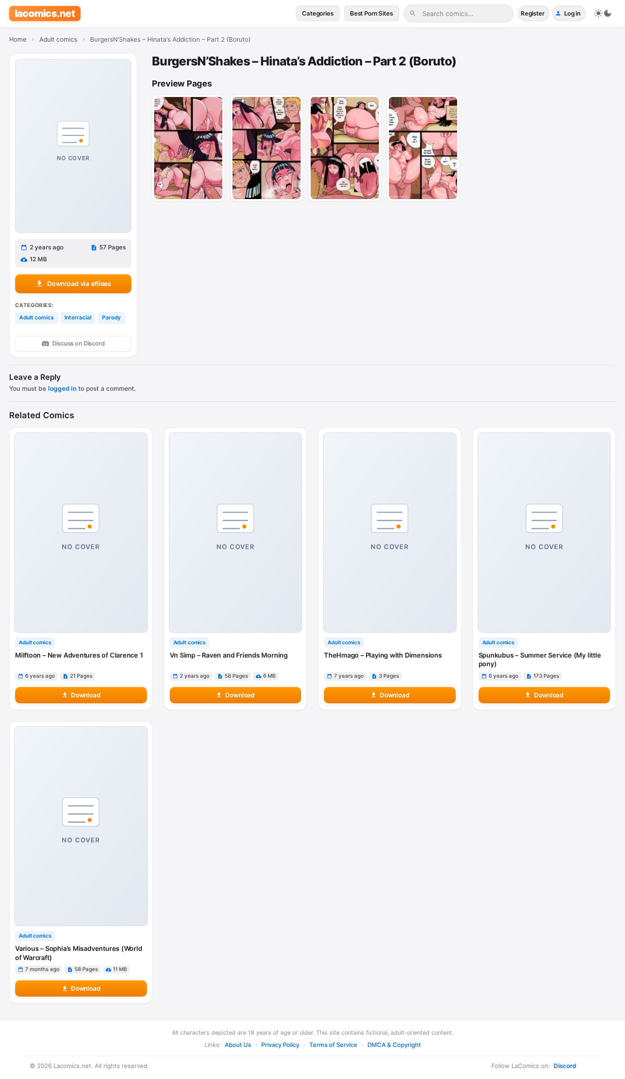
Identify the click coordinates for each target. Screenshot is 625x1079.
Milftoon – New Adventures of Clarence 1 (79, 655)
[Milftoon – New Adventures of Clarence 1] (81, 532)
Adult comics (36, 317)
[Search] (412, 13)
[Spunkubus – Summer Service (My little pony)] (544, 532)
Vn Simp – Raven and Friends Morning (229, 655)
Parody (111, 317)
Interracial (78, 317)
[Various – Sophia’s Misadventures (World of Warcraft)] (81, 826)
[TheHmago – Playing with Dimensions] (390, 532)
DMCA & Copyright (394, 1044)
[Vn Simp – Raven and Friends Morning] (235, 532)
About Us (238, 1044)
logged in (62, 388)
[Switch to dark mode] (603, 13)
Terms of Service (333, 1044)
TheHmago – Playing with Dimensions (383, 655)
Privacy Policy (280, 1044)
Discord (565, 1065)
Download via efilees (79, 283)
